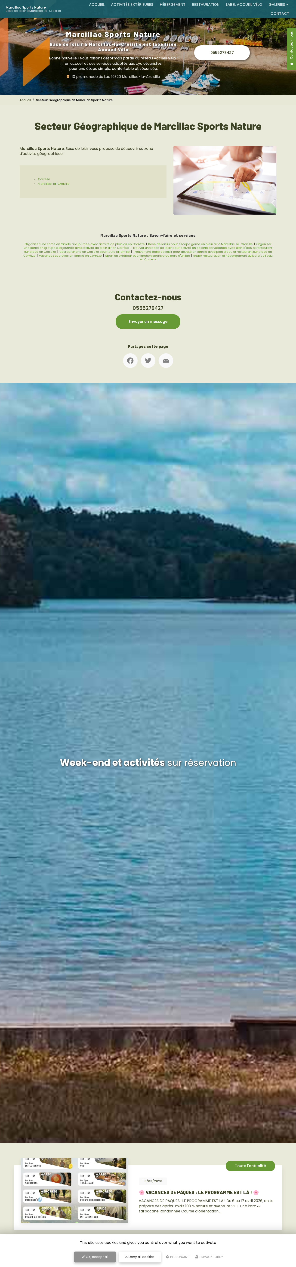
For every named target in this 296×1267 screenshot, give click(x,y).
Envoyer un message (148, 321)
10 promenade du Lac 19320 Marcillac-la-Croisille (116, 76)
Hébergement (172, 4)
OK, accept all (96, 1257)
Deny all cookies (141, 1257)
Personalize (179, 1257)
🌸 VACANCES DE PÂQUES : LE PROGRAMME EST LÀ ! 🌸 (123, 1192)
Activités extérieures (132, 4)
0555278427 (222, 52)
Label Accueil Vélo (244, 4)
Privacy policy (211, 1257)
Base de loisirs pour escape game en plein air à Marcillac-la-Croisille (200, 244)
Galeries (277, 4)
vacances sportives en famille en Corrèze (70, 256)
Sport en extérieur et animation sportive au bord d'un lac (147, 256)
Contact (280, 13)
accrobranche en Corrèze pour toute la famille (94, 252)
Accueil (97, 4)
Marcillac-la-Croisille (54, 184)
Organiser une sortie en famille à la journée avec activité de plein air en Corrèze (85, 244)
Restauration (205, 4)
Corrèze (44, 179)
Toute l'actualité (175, 1165)
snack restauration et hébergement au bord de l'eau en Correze (206, 258)
